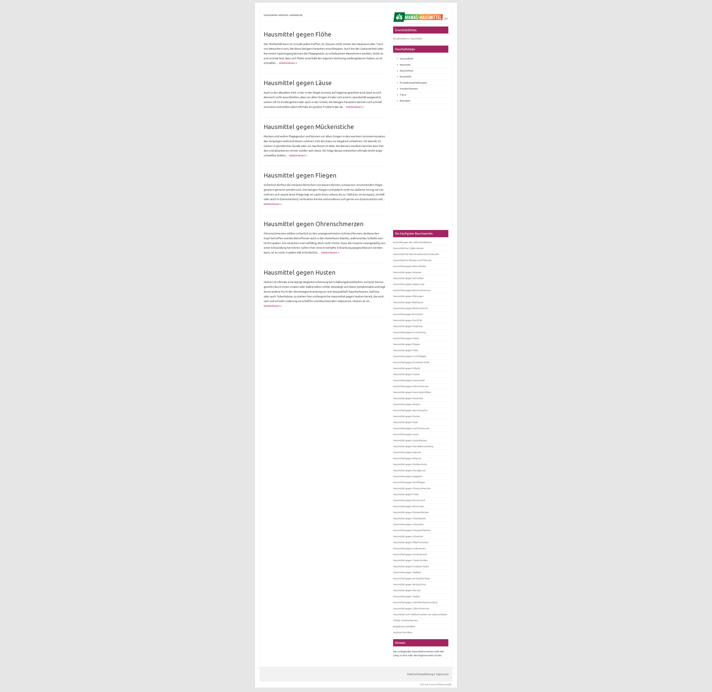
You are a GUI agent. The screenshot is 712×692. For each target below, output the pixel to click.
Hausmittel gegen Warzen (407, 590)
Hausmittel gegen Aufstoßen (408, 278)
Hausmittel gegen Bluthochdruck (410, 308)
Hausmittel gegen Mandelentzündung (413, 446)
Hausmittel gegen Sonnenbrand (410, 554)
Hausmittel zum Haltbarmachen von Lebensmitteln (420, 614)
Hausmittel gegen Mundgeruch (409, 470)
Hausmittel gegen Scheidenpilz (409, 518)
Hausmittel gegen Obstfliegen (409, 482)
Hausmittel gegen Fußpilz (406, 368)
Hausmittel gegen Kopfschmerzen (411, 428)
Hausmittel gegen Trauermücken (410, 560)
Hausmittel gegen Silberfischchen (410, 542)
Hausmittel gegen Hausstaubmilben (412, 392)
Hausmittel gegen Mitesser (407, 458)
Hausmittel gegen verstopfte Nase (411, 578)
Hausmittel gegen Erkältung (407, 326)
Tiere (403, 94)
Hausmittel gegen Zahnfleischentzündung (415, 602)
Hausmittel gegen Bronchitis (408, 314)
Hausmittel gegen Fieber (406, 338)
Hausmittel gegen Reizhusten (408, 506)
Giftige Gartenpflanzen (405, 620)
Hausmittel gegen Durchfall (407, 320)
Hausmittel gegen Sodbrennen (409, 548)
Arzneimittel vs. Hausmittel (407, 38)
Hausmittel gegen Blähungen (408, 296)
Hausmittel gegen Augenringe (408, 284)
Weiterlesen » (288, 62)
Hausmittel (406, 70)
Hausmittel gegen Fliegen (300, 175)
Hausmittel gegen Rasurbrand (409, 500)
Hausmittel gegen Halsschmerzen (411, 386)
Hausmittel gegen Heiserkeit (408, 398)
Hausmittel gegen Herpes (406, 404)
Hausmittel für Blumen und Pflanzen (412, 260)
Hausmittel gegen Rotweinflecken (411, 512)
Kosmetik (405, 76)
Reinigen (405, 100)
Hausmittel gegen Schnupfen (408, 524)
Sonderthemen (409, 88)
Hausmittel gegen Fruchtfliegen (409, 356)
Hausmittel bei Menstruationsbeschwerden (416, 254)
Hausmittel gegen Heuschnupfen (410, 410)
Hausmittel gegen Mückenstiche (309, 126)
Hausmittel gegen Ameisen (407, 272)
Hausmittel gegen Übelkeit (407, 572)
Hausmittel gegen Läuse (298, 82)
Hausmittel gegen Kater (405, 422)
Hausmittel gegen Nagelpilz (407, 476)
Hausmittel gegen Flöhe (297, 34)
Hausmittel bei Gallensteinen (408, 248)
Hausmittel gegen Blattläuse (408, 302)
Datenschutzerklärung (420, 674)
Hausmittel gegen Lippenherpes (410, 440)
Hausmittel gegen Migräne (407, 452)
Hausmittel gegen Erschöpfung (409, 332)
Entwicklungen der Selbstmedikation (412, 242)
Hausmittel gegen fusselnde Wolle (411, 362)
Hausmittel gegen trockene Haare (411, 566)
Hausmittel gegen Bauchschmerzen (412, 290)
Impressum (442, 674)
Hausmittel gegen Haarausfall (409, 380)
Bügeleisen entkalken (404, 626)
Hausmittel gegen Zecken (406, 596)
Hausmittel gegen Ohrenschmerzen (313, 223)
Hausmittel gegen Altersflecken (409, 266)
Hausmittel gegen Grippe (406, 374)
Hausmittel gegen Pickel (405, 494)
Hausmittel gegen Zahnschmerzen (411, 608)
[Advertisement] (420, 169)
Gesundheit (406, 58)
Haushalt (405, 64)
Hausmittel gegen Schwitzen (408, 536)
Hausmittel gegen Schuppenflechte (411, 530)
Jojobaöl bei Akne (402, 632)
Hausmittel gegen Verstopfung (409, 584)
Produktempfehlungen (413, 82)
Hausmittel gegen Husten (299, 272)
